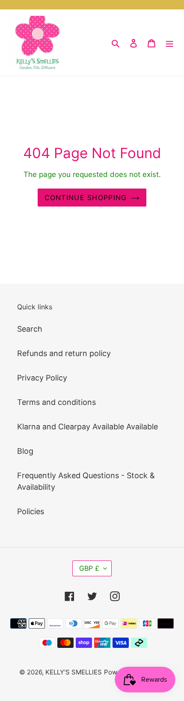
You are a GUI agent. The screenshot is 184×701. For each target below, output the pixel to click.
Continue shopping (86, 197)
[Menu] (169, 43)
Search (29, 328)
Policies (30, 511)
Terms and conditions (56, 402)
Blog (25, 450)
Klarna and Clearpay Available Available (87, 426)
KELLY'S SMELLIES (73, 672)
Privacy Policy (42, 377)
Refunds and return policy (64, 353)
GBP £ (89, 568)
